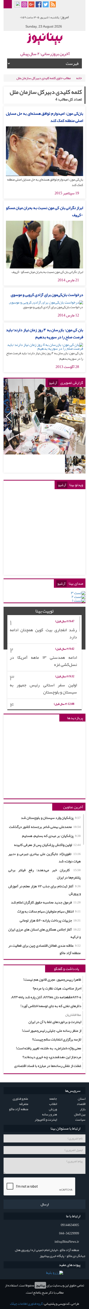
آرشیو (53, 382)
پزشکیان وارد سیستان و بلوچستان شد (51, 817)
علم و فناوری (20, 1098)
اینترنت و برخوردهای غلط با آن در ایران (54, 1018)
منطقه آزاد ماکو (18, 1109)
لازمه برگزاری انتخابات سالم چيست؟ (56, 1039)
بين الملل (79, 1114)
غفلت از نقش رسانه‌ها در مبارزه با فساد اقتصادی (47, 1065)
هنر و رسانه (49, 1114)
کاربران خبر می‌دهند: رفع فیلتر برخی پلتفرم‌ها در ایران (44, 873)
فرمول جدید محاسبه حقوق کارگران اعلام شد (46, 902)
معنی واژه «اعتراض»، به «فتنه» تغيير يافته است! (48, 1048)
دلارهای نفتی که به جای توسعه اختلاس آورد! (50, 1005)
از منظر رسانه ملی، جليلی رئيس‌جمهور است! (51, 1030)
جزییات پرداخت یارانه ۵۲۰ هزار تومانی (50, 920)
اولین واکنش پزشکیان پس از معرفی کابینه (47, 844)
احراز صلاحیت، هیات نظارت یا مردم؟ (57, 988)
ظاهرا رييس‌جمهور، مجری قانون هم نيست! (52, 979)
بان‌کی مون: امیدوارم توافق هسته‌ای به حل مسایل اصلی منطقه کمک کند (44, 117)
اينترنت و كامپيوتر (46, 1119)
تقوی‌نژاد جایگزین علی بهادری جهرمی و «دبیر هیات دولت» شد (44, 857)
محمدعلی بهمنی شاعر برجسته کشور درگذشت (45, 826)
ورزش (53, 1109)
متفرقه (23, 1103)
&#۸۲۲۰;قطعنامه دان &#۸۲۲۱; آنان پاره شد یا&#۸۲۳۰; (46, 997)
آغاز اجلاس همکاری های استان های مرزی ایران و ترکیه (44, 933)
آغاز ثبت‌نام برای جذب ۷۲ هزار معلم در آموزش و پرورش (44, 890)
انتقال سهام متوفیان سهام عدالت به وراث (49, 911)
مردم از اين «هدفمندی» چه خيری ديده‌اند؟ (52, 1057)
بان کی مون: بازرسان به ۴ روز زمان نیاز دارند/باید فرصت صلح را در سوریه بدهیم (44, 333)
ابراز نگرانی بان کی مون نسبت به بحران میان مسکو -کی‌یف (44, 211)
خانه (79, 78)
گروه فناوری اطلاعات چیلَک (26, 1303)
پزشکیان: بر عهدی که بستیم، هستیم (51, 835)
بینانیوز (40, 1285)
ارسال (45, 1204)
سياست (80, 1119)
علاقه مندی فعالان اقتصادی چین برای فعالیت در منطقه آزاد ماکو (44, 949)
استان (81, 1098)
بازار (82, 1109)
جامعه (53, 1098)
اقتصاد (81, 1103)
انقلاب (53, 1103)
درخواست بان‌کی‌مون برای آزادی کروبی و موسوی (47, 294)
